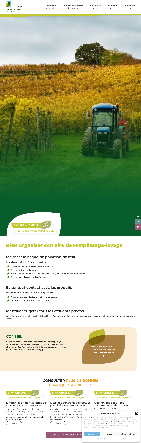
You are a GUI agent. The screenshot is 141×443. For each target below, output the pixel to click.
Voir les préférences (128, 434)
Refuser (109, 434)
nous (130, 6)
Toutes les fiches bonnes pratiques (70, 435)
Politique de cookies (93, 439)
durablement (73, 6)
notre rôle (50, 6)
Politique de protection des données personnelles (117, 439)
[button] (136, 413)
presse (113, 6)
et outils (95, 6)
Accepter (92, 434)
